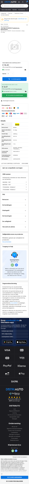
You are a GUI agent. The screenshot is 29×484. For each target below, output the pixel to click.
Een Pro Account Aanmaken (14, 414)
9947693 (7, 184)
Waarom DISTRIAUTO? (14, 411)
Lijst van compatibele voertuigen (10, 163)
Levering (14, 413)
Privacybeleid (14, 438)
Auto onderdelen (6, 9)
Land (14, 409)
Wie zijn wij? (14, 426)
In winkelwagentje (16, 79)
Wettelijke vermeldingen (14, 436)
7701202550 (9, 187)
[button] (19, 2)
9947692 (7, 182)
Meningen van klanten (14, 434)
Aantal (4, 73)
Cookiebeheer (14, 432)
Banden (15, 9)
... (19, 148)
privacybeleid (13, 303)
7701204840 (9, 189)
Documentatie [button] (6, 242)
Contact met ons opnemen (14, 430)
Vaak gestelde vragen (14, 416)
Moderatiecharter (14, 440)
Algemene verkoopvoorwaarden (14, 428)
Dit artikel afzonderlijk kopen (15, 95)
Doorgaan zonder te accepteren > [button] (20, 457)
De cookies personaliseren (14, 481)
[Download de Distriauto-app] (7, 342)
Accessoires (21, 9)
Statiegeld (14, 418)
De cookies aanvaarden (14, 477)
